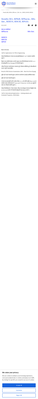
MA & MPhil (5, 29)
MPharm (4, 31)
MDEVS (4, 37)
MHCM (4, 39)
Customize (19, 390)
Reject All (19, 395)
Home (2, 9)
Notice (7, 9)
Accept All (19, 385)
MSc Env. (31, 31)
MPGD (3, 42)
